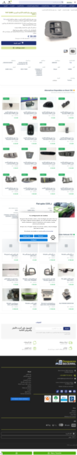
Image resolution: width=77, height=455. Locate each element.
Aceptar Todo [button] (26, 236)
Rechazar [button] (40, 236)
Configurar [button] (34, 240)
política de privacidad (48, 231)
